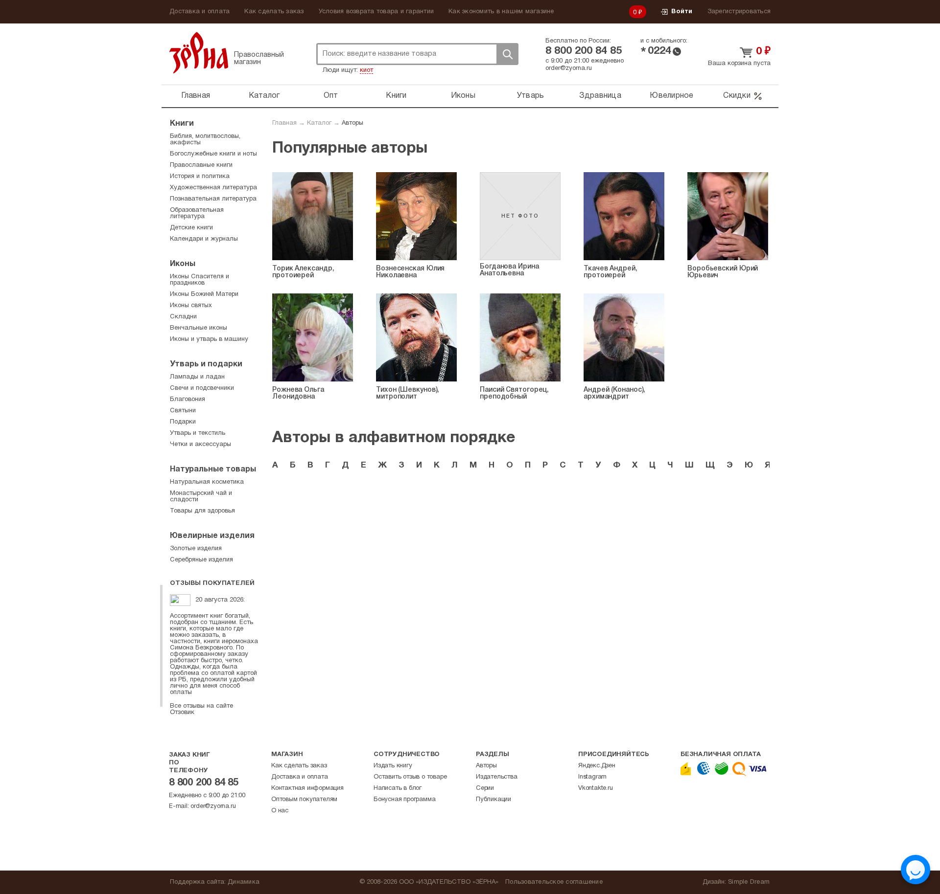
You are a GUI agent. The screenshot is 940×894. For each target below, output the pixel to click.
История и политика (200, 176)
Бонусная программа (404, 800)
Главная (195, 95)
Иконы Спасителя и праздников (199, 280)
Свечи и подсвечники (202, 388)
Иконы (463, 95)
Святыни (183, 411)
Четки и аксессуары (200, 444)
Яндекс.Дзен (596, 766)
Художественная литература (213, 188)
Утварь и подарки (206, 364)
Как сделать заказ (274, 12)
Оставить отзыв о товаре (410, 777)
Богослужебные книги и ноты (213, 154)
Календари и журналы (204, 239)
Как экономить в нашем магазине (501, 12)
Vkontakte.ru (595, 788)
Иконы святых (191, 306)
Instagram (592, 777)
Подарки (183, 422)
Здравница (600, 95)
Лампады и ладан (197, 377)
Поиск (507, 54)
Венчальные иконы (198, 328)
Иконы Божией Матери (204, 294)
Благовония (187, 399)
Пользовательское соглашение (554, 882)
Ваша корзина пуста (739, 64)
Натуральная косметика (207, 482)
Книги (396, 95)
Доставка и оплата (199, 12)
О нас (279, 811)
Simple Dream (749, 882)
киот (366, 70)
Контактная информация (307, 788)
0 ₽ (638, 13)
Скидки (737, 95)
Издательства (496, 777)
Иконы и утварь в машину (209, 339)
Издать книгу (393, 766)
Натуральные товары (213, 469)
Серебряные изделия (201, 560)
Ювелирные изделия (212, 536)
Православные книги (201, 165)
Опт (331, 95)
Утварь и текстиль (197, 433)
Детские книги (191, 228)
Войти (681, 12)
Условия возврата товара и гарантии (376, 12)
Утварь (530, 95)
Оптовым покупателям (304, 800)
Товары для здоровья (202, 511)
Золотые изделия (196, 549)
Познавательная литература (213, 199)
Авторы (486, 766)
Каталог (264, 95)
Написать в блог (398, 788)
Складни (183, 317)
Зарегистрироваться (739, 12)
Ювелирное (671, 95)
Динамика (243, 882)
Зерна (198, 52)
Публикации (493, 800)
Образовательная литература (197, 213)
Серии (485, 788)
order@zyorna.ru (568, 68)
